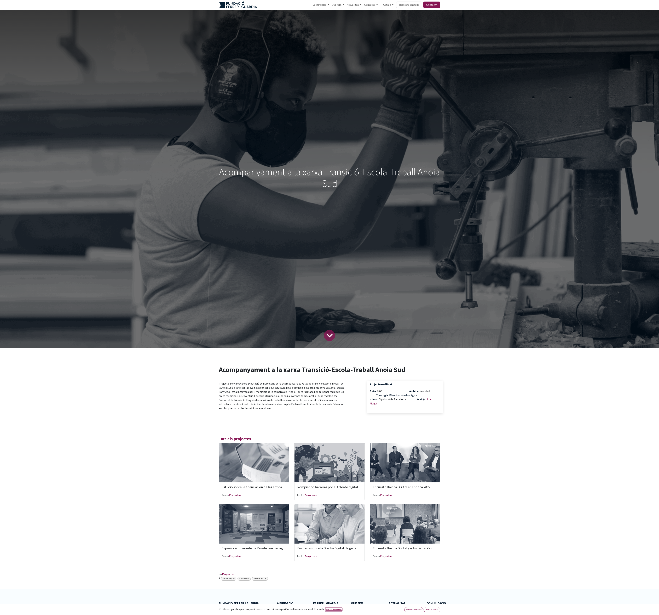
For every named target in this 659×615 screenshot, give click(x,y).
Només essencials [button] (413, 609)
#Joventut (244, 578)
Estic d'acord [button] (432, 609)
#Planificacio (259, 578)
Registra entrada (409, 5)
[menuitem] (320, 4)
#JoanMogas (228, 578)
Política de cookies (334, 609)
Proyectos (235, 495)
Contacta (431, 5)
